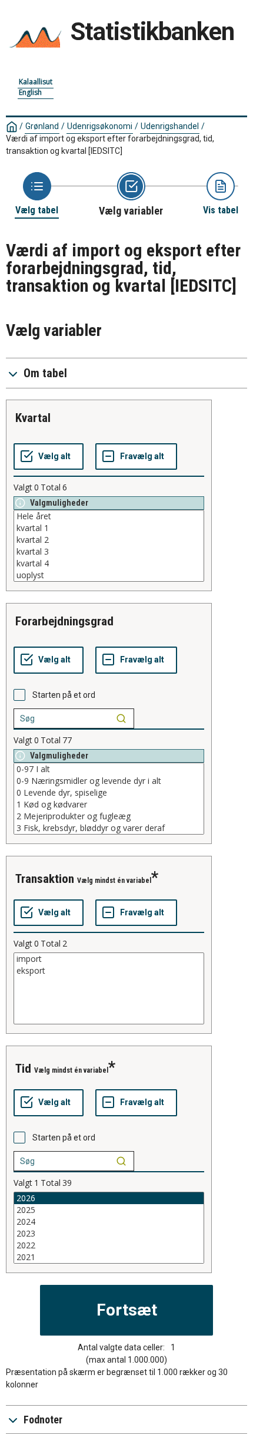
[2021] (109, 1257)
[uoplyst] (109, 575)
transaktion (44, 879)
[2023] (109, 1233)
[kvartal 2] (109, 540)
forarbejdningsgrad (64, 621)
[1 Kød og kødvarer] (109, 804)
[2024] (109, 1222)
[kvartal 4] (109, 563)
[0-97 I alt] (109, 769)
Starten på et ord (63, 695)
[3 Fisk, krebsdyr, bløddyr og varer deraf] (109, 828)
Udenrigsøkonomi (99, 126)
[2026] (109, 1198)
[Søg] (121, 718)
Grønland (42, 126)
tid (23, 1069)
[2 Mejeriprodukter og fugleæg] (109, 816)
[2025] (109, 1210)
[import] (109, 959)
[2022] (109, 1245)
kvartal (33, 418)
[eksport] (109, 971)
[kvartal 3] (109, 552)
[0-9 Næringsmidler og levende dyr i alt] (109, 781)
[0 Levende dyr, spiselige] (109, 793)
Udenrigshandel (170, 126)
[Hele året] (109, 516)
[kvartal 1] (109, 528)
